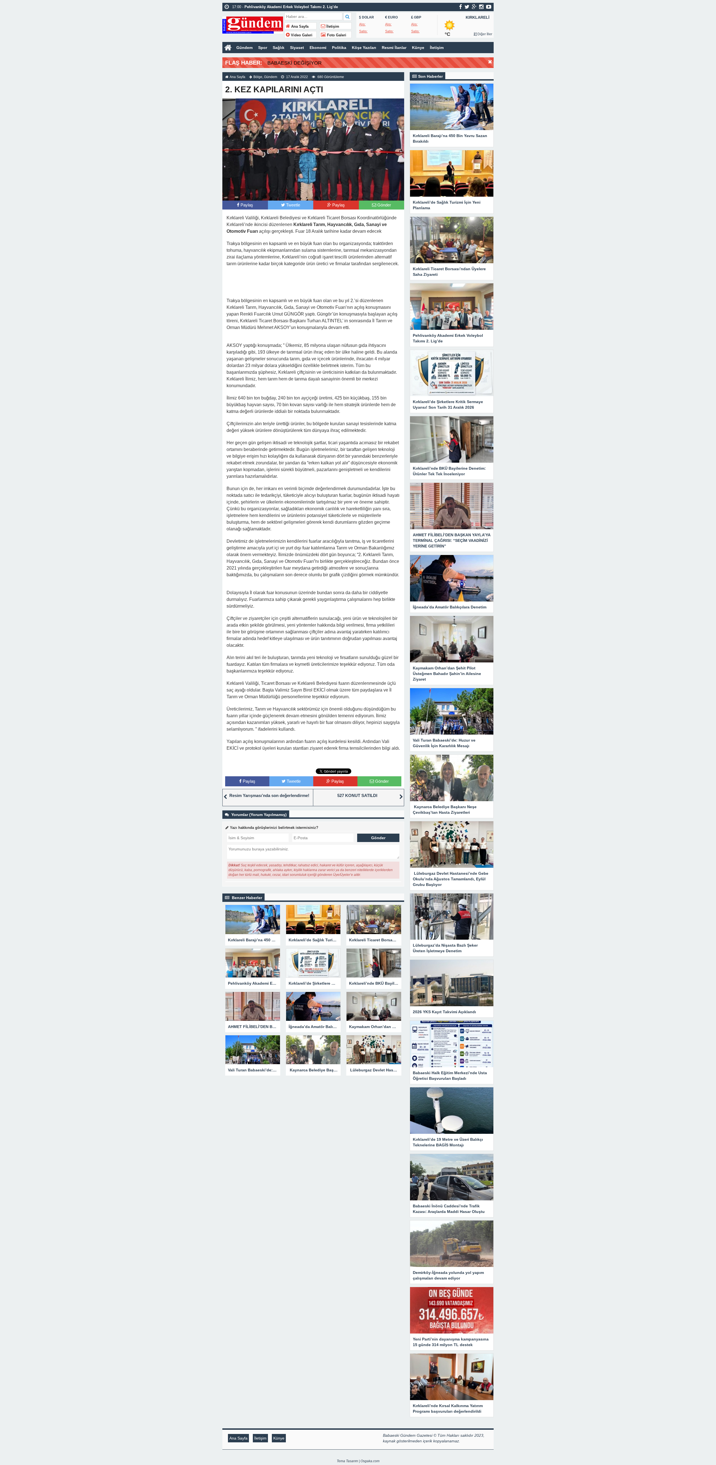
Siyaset (297, 47)
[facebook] (460, 6)
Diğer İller (484, 34)
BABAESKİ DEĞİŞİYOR (294, 63)
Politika (339, 47)
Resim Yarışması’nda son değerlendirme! (269, 795)
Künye (418, 47)
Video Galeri (301, 35)
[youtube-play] (488, 6)
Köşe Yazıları (364, 47)
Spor (262, 47)
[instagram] (481, 6)
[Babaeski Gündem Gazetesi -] (252, 24)
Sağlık (278, 47)
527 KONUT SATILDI (357, 795)
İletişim (332, 27)
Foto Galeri (336, 35)
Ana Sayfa (299, 27)
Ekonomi (318, 47)
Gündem (244, 47)
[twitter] (467, 6)
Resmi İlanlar (394, 47)
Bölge (257, 77)
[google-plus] (474, 6)
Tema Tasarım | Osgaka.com (358, 1461)
